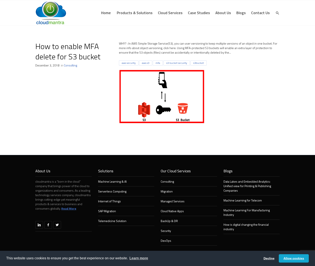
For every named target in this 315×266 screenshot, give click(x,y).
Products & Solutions (135, 13)
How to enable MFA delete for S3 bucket (67, 51)
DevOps (166, 240)
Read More (68, 208)
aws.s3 (145, 63)
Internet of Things (109, 201)
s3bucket (198, 63)
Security (166, 230)
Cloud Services (170, 13)
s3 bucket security (176, 63)
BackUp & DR (169, 221)
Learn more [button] (138, 258)
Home (106, 13)
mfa (158, 63)
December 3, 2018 (47, 65)
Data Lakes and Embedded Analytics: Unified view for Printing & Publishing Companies (247, 186)
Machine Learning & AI (112, 181)
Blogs (241, 13)
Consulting (70, 65)
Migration (167, 191)
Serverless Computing (112, 191)
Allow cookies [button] (294, 258)
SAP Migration (107, 211)
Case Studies (199, 13)
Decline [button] (269, 258)
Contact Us (260, 13)
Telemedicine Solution (112, 221)
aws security (129, 63)
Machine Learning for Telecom (243, 200)
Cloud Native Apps (172, 211)
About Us (223, 13)
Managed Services (172, 201)
